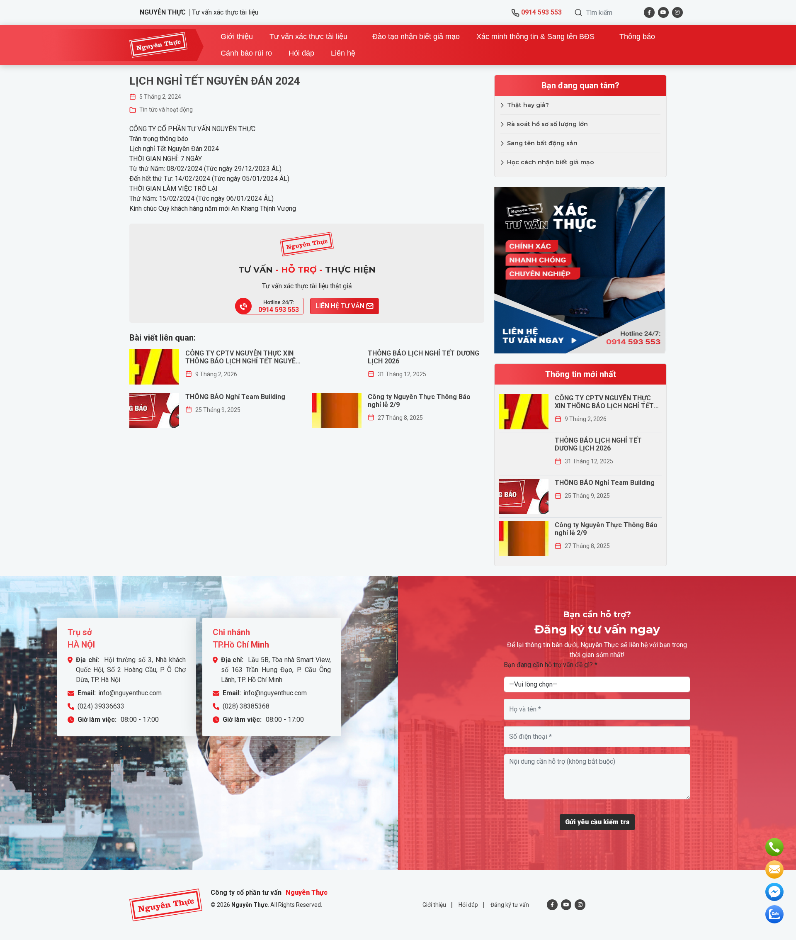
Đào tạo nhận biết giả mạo (416, 36)
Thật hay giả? (528, 105)
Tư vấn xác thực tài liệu (308, 36)
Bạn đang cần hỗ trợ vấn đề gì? (550, 665)
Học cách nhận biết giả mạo (550, 162)
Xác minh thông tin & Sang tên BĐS (535, 36)
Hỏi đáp (301, 53)
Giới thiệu (237, 36)
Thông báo (637, 36)
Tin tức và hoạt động (166, 109)
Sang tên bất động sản (542, 143)
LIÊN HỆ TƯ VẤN (340, 306)
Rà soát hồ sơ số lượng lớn (547, 124)
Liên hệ (343, 53)
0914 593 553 (540, 12)
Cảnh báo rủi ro (246, 53)
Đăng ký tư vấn (509, 904)
